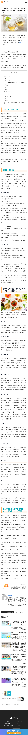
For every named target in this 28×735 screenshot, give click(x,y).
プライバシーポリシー (20, 723)
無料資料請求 (8, 723)
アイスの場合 (7, 80)
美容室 (21, 612)
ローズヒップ (7, 89)
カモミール (7, 93)
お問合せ (21, 42)
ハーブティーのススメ (8, 75)
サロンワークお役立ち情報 (8, 612)
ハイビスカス (7, 87)
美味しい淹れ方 (7, 76)
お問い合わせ (20, 721)
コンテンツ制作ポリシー (7, 725)
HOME (7, 721)
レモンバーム (7, 91)
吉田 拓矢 (10, 595)
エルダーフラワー (8, 96)
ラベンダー (7, 95)
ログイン (20, 725)
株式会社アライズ (16, 728)
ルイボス (7, 85)
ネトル (6, 100)
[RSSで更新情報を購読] (11, 608)
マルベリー (7, 98)
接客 (17, 612)
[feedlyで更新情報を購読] (9, 608)
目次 (12, 72)
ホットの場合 (7, 78)
